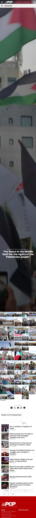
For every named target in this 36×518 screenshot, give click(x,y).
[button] (2, 2)
